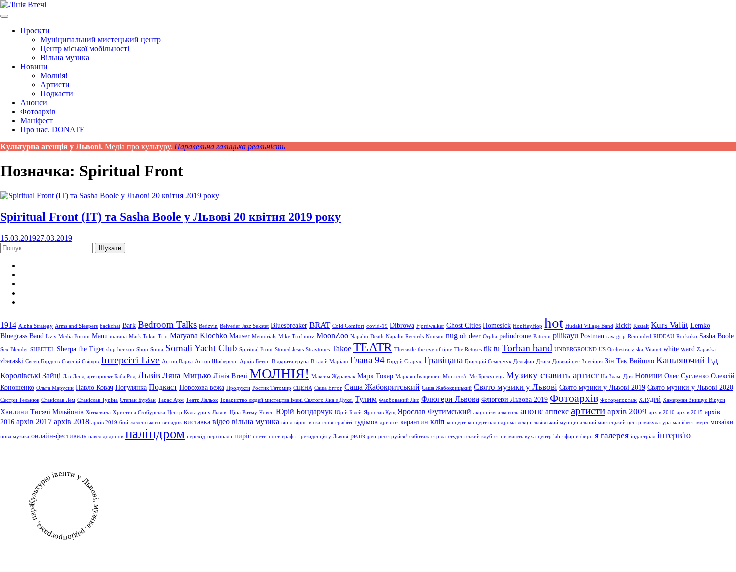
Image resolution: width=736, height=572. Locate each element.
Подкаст (163, 387)
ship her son (120, 349)
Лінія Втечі (230, 376)
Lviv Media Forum (68, 336)
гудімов (366, 422)
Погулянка (131, 387)
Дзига (543, 361)
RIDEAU (663, 336)
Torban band (527, 347)
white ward (679, 349)
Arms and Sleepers (76, 326)
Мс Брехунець (486, 376)
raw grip (616, 336)
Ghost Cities (463, 325)
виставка (197, 422)
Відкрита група (290, 361)
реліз (357, 436)
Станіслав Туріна (97, 400)
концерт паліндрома (492, 422)
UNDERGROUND (575, 349)
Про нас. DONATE (52, 129)
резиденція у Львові (324, 436)
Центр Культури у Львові (197, 412)
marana (118, 336)
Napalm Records (405, 336)
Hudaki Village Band (589, 326)
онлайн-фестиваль (58, 436)
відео (221, 421)
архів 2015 (690, 412)
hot (553, 323)
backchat (110, 326)
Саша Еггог (328, 388)
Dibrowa (402, 325)
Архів (247, 361)
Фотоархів (38, 111)
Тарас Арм (171, 400)
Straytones (318, 349)
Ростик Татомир (271, 388)
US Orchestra (614, 349)
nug (452, 335)
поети (260, 436)
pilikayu (565, 335)
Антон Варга (177, 361)
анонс (531, 411)
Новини (34, 66)
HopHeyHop (527, 326)
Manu (100, 336)
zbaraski (11, 361)
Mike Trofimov (296, 336)
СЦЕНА (302, 388)
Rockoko (686, 336)
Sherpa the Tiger (80, 349)
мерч (702, 422)
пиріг (242, 436)
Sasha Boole (716, 336)
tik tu (492, 348)
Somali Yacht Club (201, 348)
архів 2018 (71, 421)
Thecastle (405, 349)
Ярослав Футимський (434, 411)
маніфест (683, 422)
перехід (196, 436)
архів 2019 (104, 422)
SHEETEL (42, 349)
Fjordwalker (430, 326)
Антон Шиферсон (216, 361)
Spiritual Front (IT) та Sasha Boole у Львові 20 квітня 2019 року (170, 216)
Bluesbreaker (289, 325)
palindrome (515, 336)
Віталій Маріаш (329, 361)
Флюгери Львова (450, 399)
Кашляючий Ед (687, 360)
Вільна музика (64, 57)
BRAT (319, 325)
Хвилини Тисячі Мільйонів (42, 412)
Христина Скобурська (139, 412)
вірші (300, 422)
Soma (156, 349)
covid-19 (377, 326)
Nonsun (435, 336)
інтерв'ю (674, 435)
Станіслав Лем (58, 400)
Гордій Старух (404, 361)
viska (637, 349)
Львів (149, 375)
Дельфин (523, 361)
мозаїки (722, 422)
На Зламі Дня (617, 376)
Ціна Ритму (243, 412)
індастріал (643, 436)
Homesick (497, 325)
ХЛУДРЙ (650, 400)
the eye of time (435, 349)
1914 (8, 325)
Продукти (238, 388)
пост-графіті (284, 436)
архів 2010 (662, 412)
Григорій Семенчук (488, 361)
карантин (414, 422)
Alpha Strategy (35, 326)
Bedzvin (208, 326)
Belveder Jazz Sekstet (244, 326)
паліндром (155, 433)
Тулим (366, 399)
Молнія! (54, 75)
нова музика (14, 436)
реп (371, 436)
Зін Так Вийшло (629, 361)
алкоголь (508, 412)
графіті (343, 422)
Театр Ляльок (202, 400)
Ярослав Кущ (379, 412)
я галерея (612, 435)
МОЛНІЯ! (279, 373)
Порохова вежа (201, 387)
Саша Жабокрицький (447, 388)
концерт (456, 422)
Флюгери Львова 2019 (514, 399)
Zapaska (706, 349)
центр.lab (549, 436)
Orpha (490, 336)
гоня (327, 422)
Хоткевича (98, 412)
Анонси (33, 102)
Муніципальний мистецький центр (100, 39)
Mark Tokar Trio (148, 336)
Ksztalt (641, 326)
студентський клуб (470, 436)
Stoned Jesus (289, 349)
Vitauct (653, 349)
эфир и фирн (577, 436)
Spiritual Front (256, 349)
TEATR (372, 347)
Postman (592, 336)
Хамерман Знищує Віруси (694, 400)
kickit (623, 325)
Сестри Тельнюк (19, 400)
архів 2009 (627, 411)
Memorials (264, 336)
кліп (437, 421)
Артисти (55, 84)
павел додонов (105, 436)
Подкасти (56, 93)
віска (314, 422)
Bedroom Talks (167, 324)
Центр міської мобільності (84, 48)
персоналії (219, 436)
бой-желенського (139, 422)
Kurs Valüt (669, 325)
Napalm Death (367, 336)
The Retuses (468, 349)
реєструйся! (392, 436)
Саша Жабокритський (382, 387)
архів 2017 (34, 421)
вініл (286, 422)
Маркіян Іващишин (418, 376)
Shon (142, 349)
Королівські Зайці (30, 375)
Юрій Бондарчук (304, 411)
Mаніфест (36, 120)
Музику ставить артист (552, 375)
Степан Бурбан (138, 400)
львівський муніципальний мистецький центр (587, 422)
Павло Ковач (94, 387)
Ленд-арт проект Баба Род (104, 376)
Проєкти (35, 30)
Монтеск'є (455, 376)
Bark (129, 325)
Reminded (639, 336)
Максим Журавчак (333, 376)
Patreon (542, 336)
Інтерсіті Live (130, 359)
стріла (438, 436)
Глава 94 (367, 360)
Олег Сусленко (686, 376)
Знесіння (592, 361)
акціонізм (484, 412)
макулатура (657, 422)
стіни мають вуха (515, 436)
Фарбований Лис (399, 400)
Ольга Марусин (55, 388)
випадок (172, 422)
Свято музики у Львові (515, 387)
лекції (524, 422)
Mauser (239, 336)
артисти (588, 411)
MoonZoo (332, 335)
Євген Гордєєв (42, 361)
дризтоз (389, 422)
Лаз (67, 376)
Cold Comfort (348, 326)
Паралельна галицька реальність (229, 146)
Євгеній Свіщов (80, 361)
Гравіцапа (443, 360)
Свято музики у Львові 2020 (690, 387)
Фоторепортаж (618, 400)
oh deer (470, 336)
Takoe (341, 348)
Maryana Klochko (198, 335)
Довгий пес (566, 361)
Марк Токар (375, 376)
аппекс (557, 411)
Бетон (263, 361)
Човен (266, 412)
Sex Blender (14, 349)
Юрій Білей (348, 412)
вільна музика (255, 421)
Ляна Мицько (186, 375)
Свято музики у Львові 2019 (602, 387)
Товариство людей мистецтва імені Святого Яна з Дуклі (286, 400)
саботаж (419, 436)
